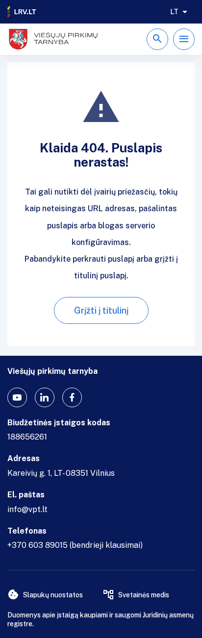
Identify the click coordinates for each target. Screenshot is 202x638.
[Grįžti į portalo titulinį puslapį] (22, 12)
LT (174, 12)
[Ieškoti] (157, 39)
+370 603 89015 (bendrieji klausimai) (75, 545)
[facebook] (72, 397)
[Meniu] (184, 39)
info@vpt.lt (27, 509)
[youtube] (17, 397)
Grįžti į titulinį (101, 310)
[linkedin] (44, 397)
